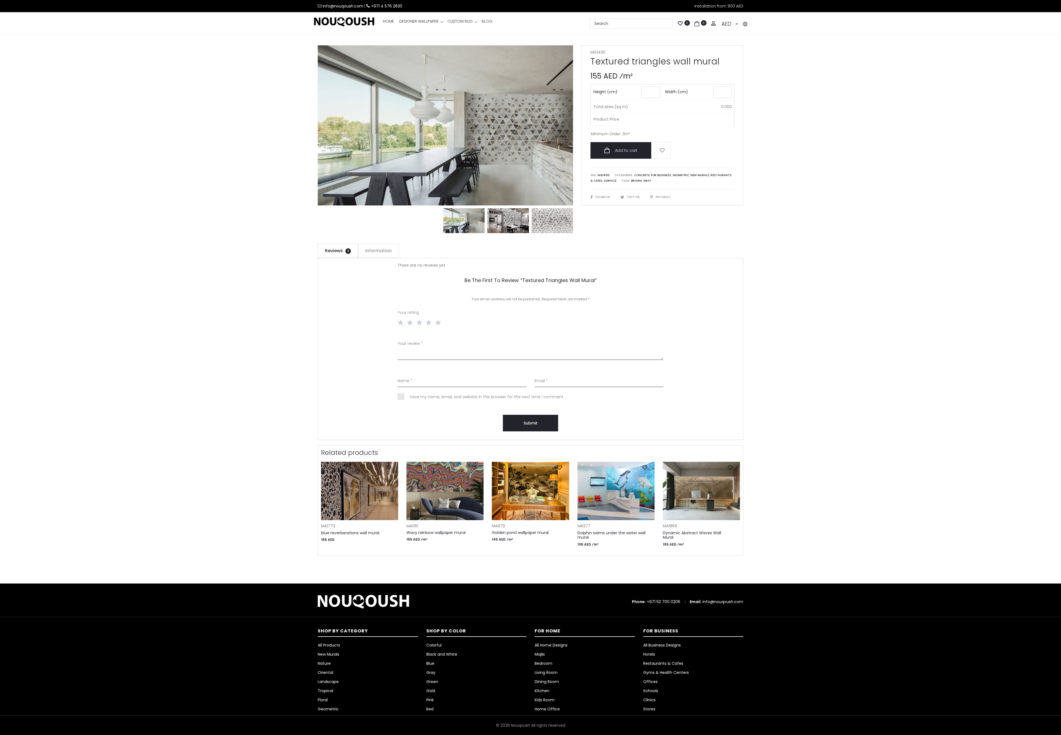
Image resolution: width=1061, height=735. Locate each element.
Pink (430, 700)
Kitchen (542, 691)
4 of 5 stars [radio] (430, 322)
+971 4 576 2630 (386, 6)
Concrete (642, 175)
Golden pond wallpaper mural (520, 532)
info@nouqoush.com (343, 6)
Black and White (441, 654)
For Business (661, 175)
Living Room (546, 672)
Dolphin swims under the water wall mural (611, 535)
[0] (680, 23)
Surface (610, 181)
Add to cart (625, 150)
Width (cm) (676, 92)
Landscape (328, 681)
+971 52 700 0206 (663, 601)
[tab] (338, 251)
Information (378, 250)
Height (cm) (605, 92)
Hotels (649, 654)
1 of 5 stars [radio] (402, 322)
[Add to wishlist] (662, 150)
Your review (410, 343)
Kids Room (545, 700)
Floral (323, 700)
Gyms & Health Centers (666, 672)
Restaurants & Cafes (663, 663)
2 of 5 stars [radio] (411, 322)
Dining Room (547, 681)
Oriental (325, 672)
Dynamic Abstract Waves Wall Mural (692, 535)
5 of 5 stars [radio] (439, 322)
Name (405, 381)
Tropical (325, 691)
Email (541, 381)
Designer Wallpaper (418, 21)
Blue (430, 663)
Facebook (603, 197)
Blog (487, 21)
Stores (649, 709)
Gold (430, 691)
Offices (650, 681)
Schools (650, 691)
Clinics (649, 700)
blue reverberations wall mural (350, 533)
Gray (647, 181)
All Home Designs (551, 645)
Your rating (408, 312)
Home (388, 21)
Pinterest (663, 197)
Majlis (540, 654)
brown (636, 181)
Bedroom (543, 663)
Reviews (337, 250)
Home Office (547, 709)
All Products (329, 645)
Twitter (633, 197)
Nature (324, 663)
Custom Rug (460, 21)
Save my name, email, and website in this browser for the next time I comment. (487, 397)
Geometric (681, 175)
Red (430, 709)
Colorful (434, 645)
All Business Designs (662, 645)
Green (432, 681)
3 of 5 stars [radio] (420, 322)
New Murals (699, 175)
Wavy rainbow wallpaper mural (436, 532)
